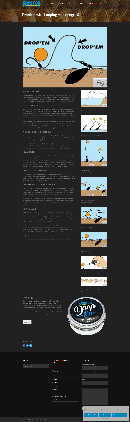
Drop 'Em (27, 322)
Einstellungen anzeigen (119, 415)
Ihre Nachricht (86, 387)
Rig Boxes (56, 399)
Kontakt (90, 3)
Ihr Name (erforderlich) (88, 364)
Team (68, 3)
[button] (106, 4)
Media (75, 3)
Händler (82, 3)
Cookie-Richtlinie (102, 418)
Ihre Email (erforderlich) (88, 372)
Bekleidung (60, 3)
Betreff (83, 379)
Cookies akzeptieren (91, 415)
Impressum (109, 418)
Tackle (52, 3)
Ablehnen (105, 415)
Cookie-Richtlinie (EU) (60, 396)
